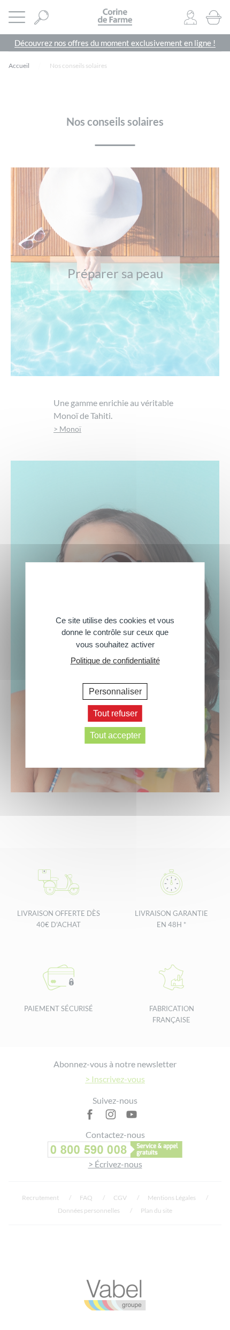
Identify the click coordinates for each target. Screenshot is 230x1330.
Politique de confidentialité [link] (115, 660)
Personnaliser (115, 690)
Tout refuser (115, 713)
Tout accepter (115, 735)
